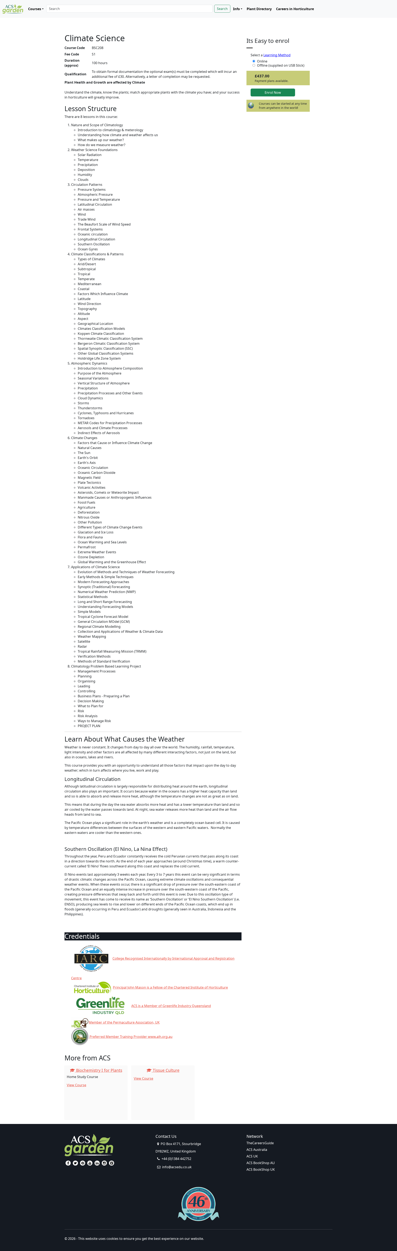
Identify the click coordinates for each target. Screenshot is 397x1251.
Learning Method (277, 55)
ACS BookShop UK (260, 1169)
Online (262, 61)
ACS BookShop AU (260, 1163)
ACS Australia (256, 1149)
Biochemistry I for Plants (98, 1070)
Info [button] (236, 9)
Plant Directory (259, 9)
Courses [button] (34, 9)
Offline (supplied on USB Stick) (280, 65)
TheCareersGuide (260, 1143)
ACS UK (252, 1156)
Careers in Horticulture (295, 9)
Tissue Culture (165, 1070)
